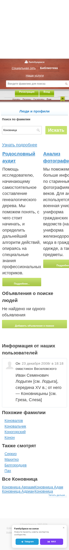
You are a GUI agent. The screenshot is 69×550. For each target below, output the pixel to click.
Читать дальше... (58, 495)
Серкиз (11, 454)
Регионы (27, 99)
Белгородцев (16, 465)
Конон (10, 437)
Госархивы (38, 99)
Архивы (16, 99)
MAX (53, 541)
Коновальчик (15, 426)
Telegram (29, 541)
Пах (8, 471)
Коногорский (15, 432)
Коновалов (14, 420)
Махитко (12, 459)
